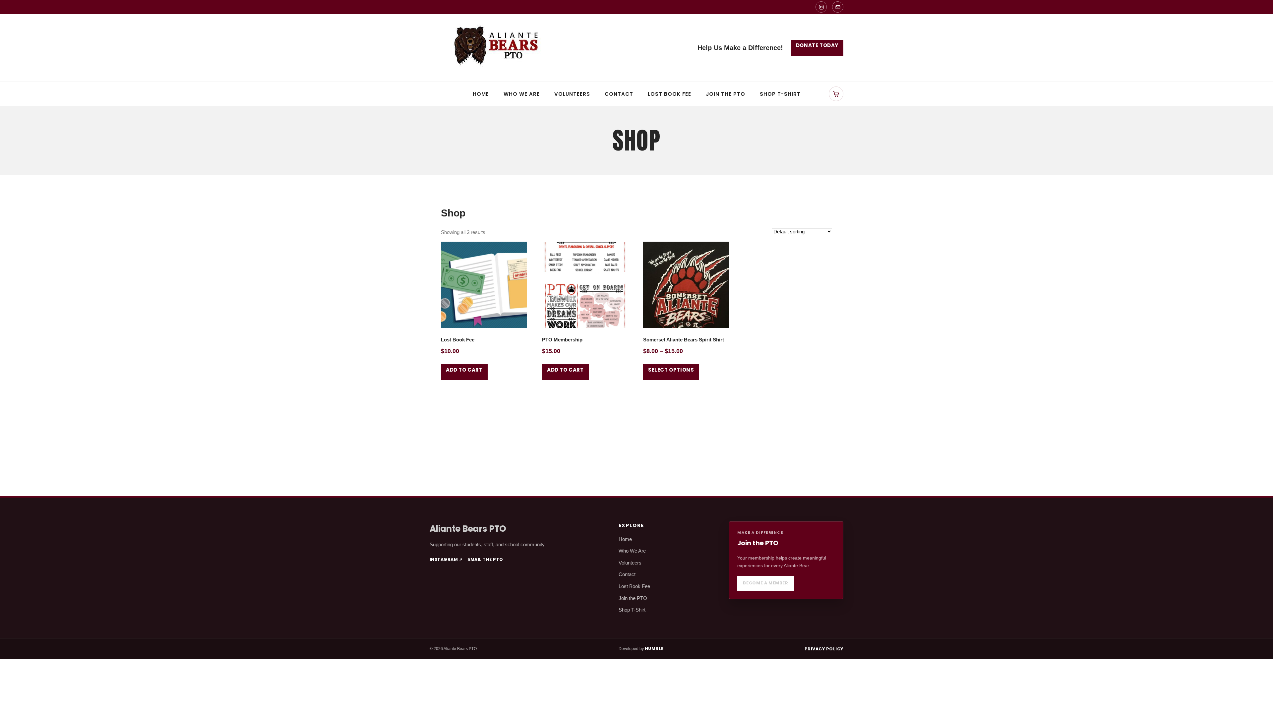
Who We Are (522, 93)
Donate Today (817, 45)
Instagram (446, 559)
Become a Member (765, 583)
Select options (671, 369)
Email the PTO (486, 559)
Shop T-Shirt (780, 93)
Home (481, 93)
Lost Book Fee (669, 93)
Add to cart (464, 369)
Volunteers (572, 93)
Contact (619, 93)
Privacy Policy (824, 649)
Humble (654, 648)
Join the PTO (725, 93)
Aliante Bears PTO (468, 528)
